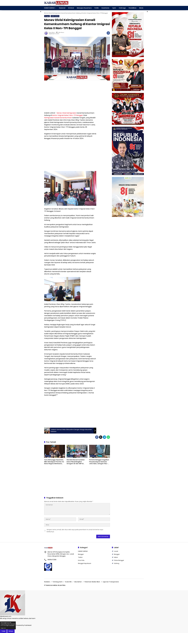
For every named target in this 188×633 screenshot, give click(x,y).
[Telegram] (104, 437)
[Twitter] (100, 437)
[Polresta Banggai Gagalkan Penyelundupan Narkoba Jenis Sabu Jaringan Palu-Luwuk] (99, 451)
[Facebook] (97, 437)
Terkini (80, 557)
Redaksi (47, 582)
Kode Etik (68, 582)
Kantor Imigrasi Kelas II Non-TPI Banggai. (67, 115)
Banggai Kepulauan (84, 563)
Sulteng (116, 563)
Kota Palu (81, 560)
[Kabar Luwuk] (56, 3)
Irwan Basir (52, 32)
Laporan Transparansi (111, 582)
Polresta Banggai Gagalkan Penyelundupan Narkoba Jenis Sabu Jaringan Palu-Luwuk (99, 462)
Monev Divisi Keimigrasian (66, 113)
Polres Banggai (119, 560)
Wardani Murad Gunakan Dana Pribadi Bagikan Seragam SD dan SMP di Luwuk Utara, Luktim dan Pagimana (76, 462)
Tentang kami (57, 582)
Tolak (3, 631)
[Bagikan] (108, 33)
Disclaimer (78, 582)
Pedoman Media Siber (92, 582)
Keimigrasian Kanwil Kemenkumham (58, 118)
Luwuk (116, 551)
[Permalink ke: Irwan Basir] (46, 33)
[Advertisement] (70, 96)
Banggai (47, 16)
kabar (116, 557)
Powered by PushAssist (24, 625)
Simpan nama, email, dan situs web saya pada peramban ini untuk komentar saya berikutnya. (75, 531)
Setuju (11, 631)
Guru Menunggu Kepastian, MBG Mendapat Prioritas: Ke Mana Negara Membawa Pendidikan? (54, 462)
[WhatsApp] (108, 437)
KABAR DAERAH (55, 16)
